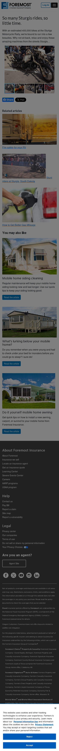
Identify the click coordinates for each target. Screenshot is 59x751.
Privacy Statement (44, 724)
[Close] (55, 708)
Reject (29, 736)
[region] (29, 727)
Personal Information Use (26, 721)
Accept (29, 745)
